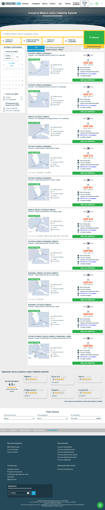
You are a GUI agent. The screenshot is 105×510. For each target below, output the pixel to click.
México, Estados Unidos (38, 117)
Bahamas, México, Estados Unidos (43, 273)
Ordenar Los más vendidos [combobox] (92, 48)
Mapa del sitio (12, 479)
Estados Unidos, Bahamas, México (43, 241)
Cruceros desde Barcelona (66, 449)
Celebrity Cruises (24, 430)
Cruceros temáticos (76, 3)
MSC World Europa (13, 447)
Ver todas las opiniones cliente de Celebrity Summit (84, 401)
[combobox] (43, 34)
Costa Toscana (12, 452)
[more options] (101, 3)
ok (34, 493)
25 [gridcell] (22, 85)
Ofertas (67, 4)
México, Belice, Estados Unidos (41, 210)
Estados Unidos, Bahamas (39, 53)
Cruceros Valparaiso (64, 460)
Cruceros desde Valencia (65, 452)
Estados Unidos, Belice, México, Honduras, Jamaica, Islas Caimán (50, 336)
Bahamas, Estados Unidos (39, 305)
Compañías (13, 430)
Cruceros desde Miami (64, 447)
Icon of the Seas (12, 449)
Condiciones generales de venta (17, 474)
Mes (17, 57)
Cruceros (4, 430)
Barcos (44, 4)
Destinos (25, 4)
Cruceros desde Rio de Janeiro (67, 454)
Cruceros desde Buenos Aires (67, 457)
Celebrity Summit (39, 430)
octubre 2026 (12, 64)
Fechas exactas (8, 57)
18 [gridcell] (22, 81)
